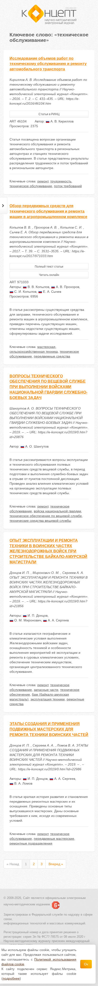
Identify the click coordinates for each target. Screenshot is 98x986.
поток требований (68, 186)
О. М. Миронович (27, 620)
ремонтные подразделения (31, 843)
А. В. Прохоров (67, 287)
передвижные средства (52, 356)
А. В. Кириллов (61, 121)
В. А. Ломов (22, 783)
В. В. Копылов (38, 287)
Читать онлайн (49, 275)
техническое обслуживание (31, 186)
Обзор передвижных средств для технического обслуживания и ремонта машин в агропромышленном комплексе (48, 211)
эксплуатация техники (47, 699)
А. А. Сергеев (58, 620)
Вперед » (56, 864)
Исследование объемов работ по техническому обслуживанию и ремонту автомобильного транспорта (48, 63)
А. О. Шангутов (36, 446)
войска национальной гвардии (57, 511)
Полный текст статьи (49, 266)
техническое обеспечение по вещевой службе (46, 516)
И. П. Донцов (37, 615)
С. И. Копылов (24, 291)
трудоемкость (60, 181)
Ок (86, 964)
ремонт (42, 181)
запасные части (46, 690)
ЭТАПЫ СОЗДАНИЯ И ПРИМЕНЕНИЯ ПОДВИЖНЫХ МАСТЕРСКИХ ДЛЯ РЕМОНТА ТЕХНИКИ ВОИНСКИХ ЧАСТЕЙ (49, 729)
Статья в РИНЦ (49, 114)
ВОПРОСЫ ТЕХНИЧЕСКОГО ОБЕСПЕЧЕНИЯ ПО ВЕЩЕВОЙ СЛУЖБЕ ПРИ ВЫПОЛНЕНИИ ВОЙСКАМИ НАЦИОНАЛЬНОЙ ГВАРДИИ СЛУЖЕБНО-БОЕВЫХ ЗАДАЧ (48, 387)
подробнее (11, 978)
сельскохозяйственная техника (34, 351)
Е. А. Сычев (51, 291)
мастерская (46, 347)
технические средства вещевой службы (40, 520)
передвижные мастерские (54, 838)
